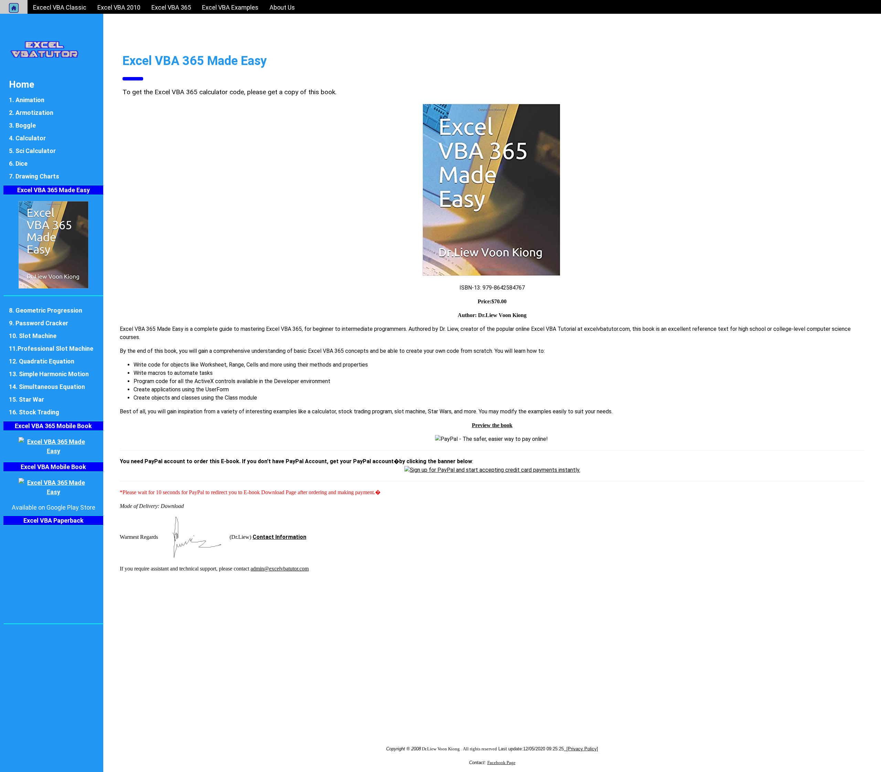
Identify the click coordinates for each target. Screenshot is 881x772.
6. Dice (18, 163)
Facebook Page (501, 762)
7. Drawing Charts (34, 176)
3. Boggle (22, 125)
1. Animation (26, 100)
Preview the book (492, 425)
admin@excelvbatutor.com (280, 569)
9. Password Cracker (38, 323)
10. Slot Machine (32, 335)
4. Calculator (27, 138)
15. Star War (26, 399)
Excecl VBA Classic (59, 7)
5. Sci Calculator (32, 150)
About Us (282, 7)
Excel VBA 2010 (118, 7)
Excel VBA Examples (230, 7)
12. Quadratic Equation (41, 361)
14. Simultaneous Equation (47, 386)
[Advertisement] (326, 643)
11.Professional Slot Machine (51, 348)
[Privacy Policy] (581, 748)
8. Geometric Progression (45, 310)
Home (21, 84)
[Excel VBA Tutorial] (44, 48)
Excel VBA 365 (171, 7)
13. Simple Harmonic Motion (49, 374)
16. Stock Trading (34, 412)
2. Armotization (31, 112)
